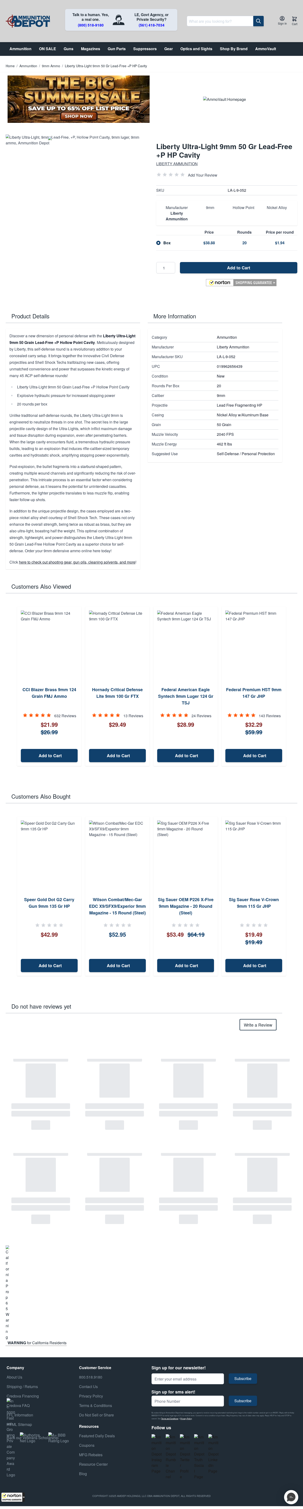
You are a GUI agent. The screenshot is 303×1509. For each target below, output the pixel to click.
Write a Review (258, 1025)
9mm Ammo (51, 65)
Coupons (86, 1445)
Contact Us (88, 1386)
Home (10, 65)
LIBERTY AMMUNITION (177, 163)
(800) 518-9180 (91, 25)
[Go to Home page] (28, 21)
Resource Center (93, 1464)
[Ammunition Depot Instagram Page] (157, 1454)
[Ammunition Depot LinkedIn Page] (213, 1454)
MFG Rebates (90, 1454)
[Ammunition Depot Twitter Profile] (185, 1457)
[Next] (292, 686)
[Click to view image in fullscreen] (76, 205)
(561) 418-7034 (152, 25)
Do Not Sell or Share (96, 1415)
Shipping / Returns (22, 1386)
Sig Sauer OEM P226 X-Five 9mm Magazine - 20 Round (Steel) (186, 906)
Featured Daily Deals (97, 1435)
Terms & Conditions (95, 1405)
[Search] (258, 21)
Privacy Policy (186, 1418)
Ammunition (28, 65)
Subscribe (242, 1378)
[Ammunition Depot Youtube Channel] (171, 1457)
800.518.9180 (90, 1377)
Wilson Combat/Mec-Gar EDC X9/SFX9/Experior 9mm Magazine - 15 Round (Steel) (117, 906)
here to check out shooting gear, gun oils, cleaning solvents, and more (77, 562)
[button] (13, 1497)
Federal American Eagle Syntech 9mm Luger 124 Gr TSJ (185, 696)
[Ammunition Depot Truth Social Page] (199, 1457)
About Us (14, 1377)
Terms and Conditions (169, 1418)
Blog (83, 1473)
